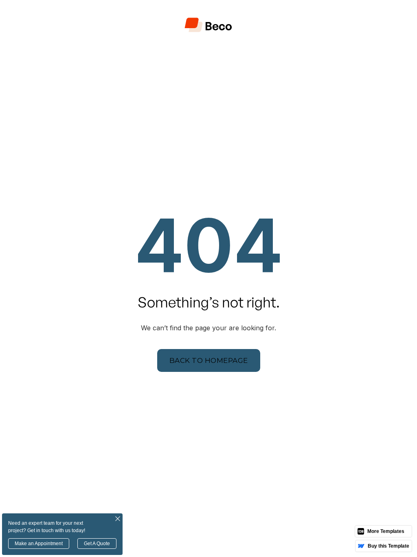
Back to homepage (208, 360)
